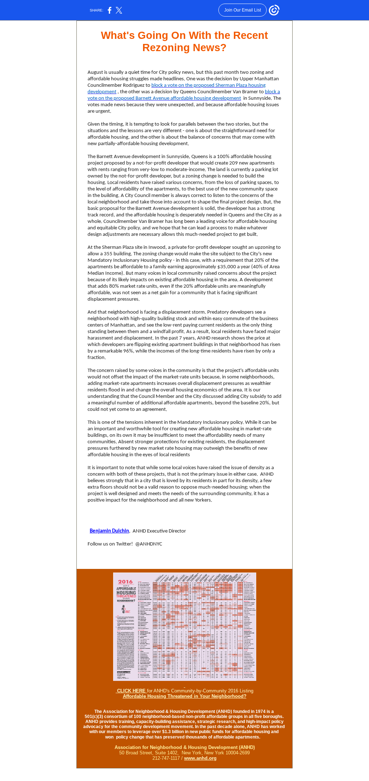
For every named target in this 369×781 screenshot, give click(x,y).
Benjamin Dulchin (109, 531)
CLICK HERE (131, 691)
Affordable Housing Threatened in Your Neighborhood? (184, 696)
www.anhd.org (200, 758)
